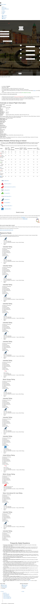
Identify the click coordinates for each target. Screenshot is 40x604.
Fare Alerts (23, 217)
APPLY (20, 73)
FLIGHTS (3, 11)
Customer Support (3, 4)
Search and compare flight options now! (6, 229)
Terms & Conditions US (7, 597)
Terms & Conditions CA (7, 598)
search (34, 90)
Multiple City (21, 29)
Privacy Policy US (6, 594)
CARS (3, 13)
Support (3, 10)
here (30, 580)
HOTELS (3, 12)
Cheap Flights (4, 585)
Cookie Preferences (6, 596)
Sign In (3, 6)
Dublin (23, 591)
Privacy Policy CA (6, 595)
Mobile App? (25, 218)
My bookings (4, 7)
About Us (4, 593)
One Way (21, 28)
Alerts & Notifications (5, 8)
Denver (2, 591)
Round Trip (21, 27)
